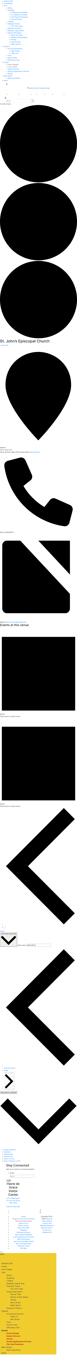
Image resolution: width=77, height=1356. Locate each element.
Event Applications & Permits (23, 1237)
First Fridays (8, 3)
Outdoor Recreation (15, 33)
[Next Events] (4, 927)
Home (23, 1216)
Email (12, 1173)
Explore (6, 46)
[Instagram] (40, 1213)
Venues (9, 1339)
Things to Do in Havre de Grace (23, 1219)
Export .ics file (9, 1159)
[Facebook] (40, 1210)
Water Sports (16, 44)
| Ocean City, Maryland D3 (47, 1230)
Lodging (10, 21)
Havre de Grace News (23, 1244)
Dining (10, 8)
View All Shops (16, 19)
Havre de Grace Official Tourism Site (47, 1221)
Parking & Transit (14, 24)
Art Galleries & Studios (19, 15)
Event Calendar (13, 64)
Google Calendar (10, 1150)
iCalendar (7, 1152)
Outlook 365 (8, 1154)
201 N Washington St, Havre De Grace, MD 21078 (13, 1200)
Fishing (13, 40)
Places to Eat (23, 1223)
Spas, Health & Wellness (23, 1235)
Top (1, 1252)
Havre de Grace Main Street (23, 1241)
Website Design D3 (47, 1225)
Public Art (14, 53)
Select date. (22, 945)
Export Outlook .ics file (12, 1161)
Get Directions (35, 452)
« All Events (4, 345)
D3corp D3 (48, 1228)
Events (6, 62)
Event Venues (12, 67)
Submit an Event (13, 69)
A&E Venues (15, 51)
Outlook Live (8, 1156)
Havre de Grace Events (23, 1221)
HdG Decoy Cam (14, 60)
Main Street (8, 76)
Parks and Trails (17, 35)
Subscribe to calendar (8, 1092)
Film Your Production (15, 1344)
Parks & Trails (12, 58)
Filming (10, 74)
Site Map (23, 1248)
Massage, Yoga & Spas (16, 31)
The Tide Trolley (17, 26)
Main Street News (14, 78)
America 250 (8, 1)
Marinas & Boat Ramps (19, 37)
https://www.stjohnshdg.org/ (16, 622)
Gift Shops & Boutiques (19, 17)
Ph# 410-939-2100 (13, 1207)
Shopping (11, 10)
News (6, 80)
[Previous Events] (40, 924)
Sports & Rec (16, 42)
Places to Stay (23, 1225)
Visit (5, 6)
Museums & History (14, 28)
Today (2, 931)
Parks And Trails (23, 1228)
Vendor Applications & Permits (18, 71)
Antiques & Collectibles (19, 12)
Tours (9, 55)
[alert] (38, 672)
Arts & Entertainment (15, 49)
